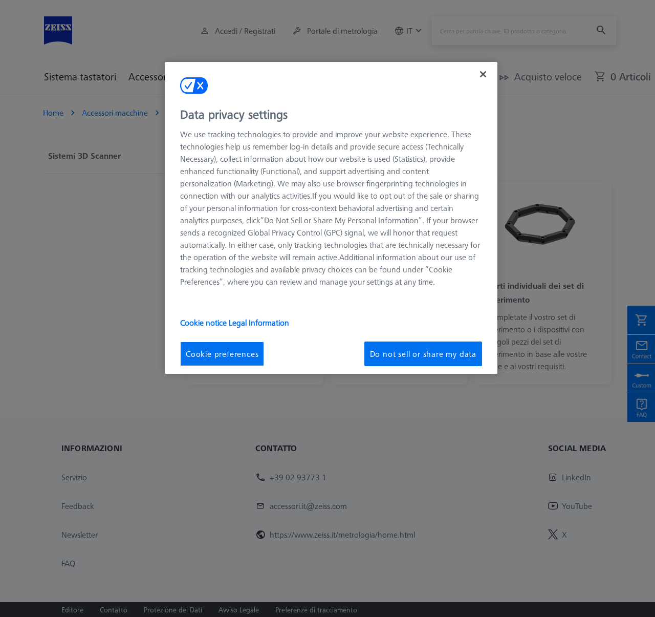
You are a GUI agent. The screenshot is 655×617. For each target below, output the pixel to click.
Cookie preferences (222, 353)
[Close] (483, 74)
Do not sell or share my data (423, 353)
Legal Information (259, 322)
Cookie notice (204, 322)
